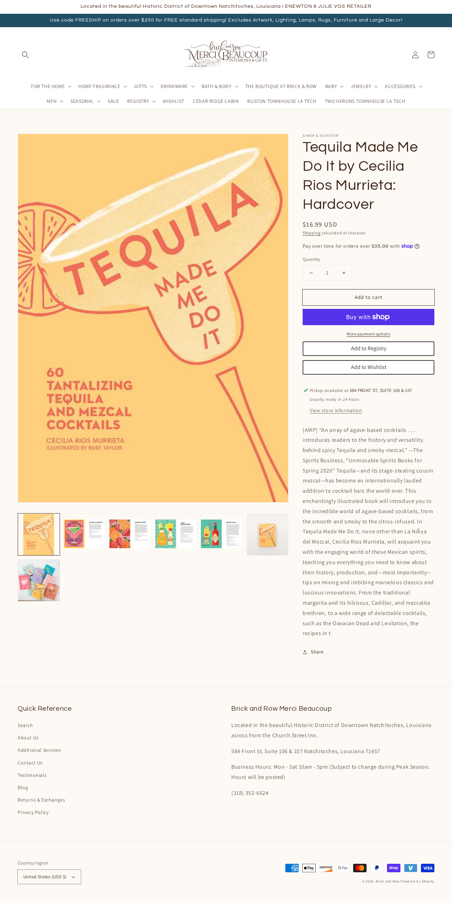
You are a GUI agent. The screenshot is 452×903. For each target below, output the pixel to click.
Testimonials (32, 775)
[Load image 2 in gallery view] (85, 535)
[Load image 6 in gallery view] (267, 535)
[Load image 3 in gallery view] (130, 535)
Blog (23, 787)
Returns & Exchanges (41, 800)
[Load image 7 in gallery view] (39, 580)
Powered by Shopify (417, 881)
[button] (25, 55)
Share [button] (317, 652)
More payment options (368, 333)
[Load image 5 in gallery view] (222, 535)
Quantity (311, 259)
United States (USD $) (44, 877)
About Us (28, 737)
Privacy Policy (33, 812)
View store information (336, 410)
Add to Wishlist (368, 367)
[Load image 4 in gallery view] (176, 535)
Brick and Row (388, 881)
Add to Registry (368, 348)
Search (25, 725)
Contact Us (30, 763)
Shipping (312, 232)
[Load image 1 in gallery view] (39, 535)
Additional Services (39, 750)
